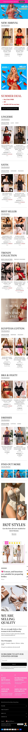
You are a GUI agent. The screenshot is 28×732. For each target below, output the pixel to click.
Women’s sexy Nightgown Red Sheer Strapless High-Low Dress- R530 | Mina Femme (19, 148)
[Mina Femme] (14, 6)
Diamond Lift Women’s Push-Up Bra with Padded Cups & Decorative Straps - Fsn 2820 (19, 403)
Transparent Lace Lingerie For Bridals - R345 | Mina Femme (7, 237)
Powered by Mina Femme (6, 725)
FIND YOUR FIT (5, 709)
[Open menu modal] (2, 5)
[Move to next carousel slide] (26, 552)
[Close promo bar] (27, 0)
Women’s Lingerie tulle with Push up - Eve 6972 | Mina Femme (19, 237)
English (2, 721)
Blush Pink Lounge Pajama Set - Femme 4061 (7, 358)
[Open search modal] (23, 5)
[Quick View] (11, 44)
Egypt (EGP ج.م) (11, 721)
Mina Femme (10, 723)
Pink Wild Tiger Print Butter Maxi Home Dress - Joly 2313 (7, 448)
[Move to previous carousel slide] (2, 552)
